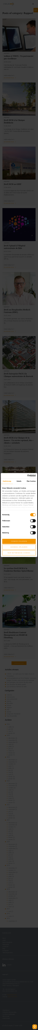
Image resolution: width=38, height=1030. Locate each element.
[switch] (33, 520)
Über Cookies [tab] (31, 481)
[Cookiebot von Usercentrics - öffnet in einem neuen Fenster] (27, 475)
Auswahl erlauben (19, 547)
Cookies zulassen (19, 541)
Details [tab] (19, 481)
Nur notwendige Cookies (19, 553)
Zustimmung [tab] (7, 481)
